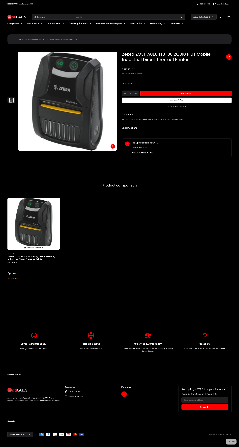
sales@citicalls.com (223, 4)
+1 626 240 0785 (205, 4)
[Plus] (135, 93)
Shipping (125, 73)
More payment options (177, 106)
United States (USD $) (201, 17)
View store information (142, 152)
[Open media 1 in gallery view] (11, 100)
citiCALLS (213, 434)
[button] (229, 17)
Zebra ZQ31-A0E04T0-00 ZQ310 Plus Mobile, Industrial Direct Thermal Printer (31, 258)
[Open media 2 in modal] (67, 101)
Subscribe (205, 407)
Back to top (12, 375)
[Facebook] (124, 394)
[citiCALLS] (16, 17)
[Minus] (124, 93)
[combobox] (129, 17)
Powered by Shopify (225, 434)
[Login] (221, 17)
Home (21, 39)
